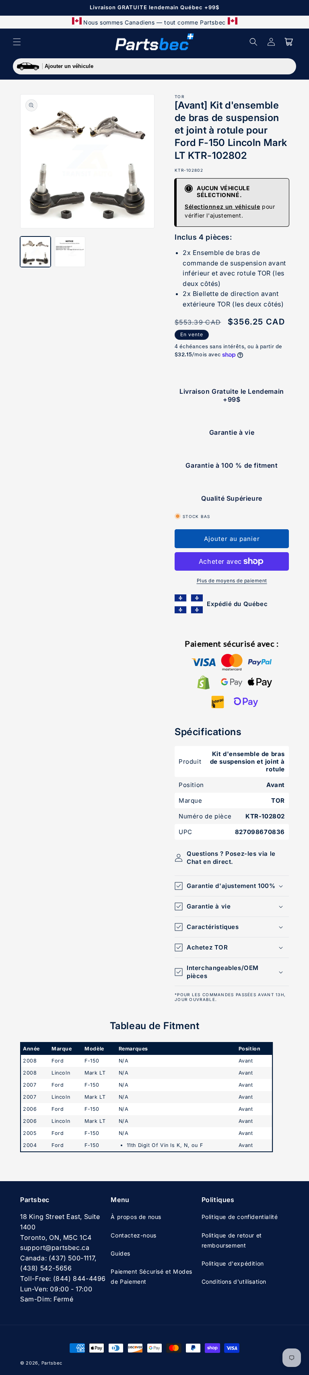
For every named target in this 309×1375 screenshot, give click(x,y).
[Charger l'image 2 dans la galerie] (70, 251)
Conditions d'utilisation (234, 1281)
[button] (17, 42)
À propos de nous (136, 1216)
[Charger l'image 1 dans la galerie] (35, 251)
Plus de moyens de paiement (232, 581)
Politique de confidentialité (240, 1216)
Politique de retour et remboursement (232, 1240)
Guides (120, 1253)
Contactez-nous (133, 1235)
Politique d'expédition (233, 1263)
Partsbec (51, 1363)
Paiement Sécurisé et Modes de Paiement (151, 1276)
